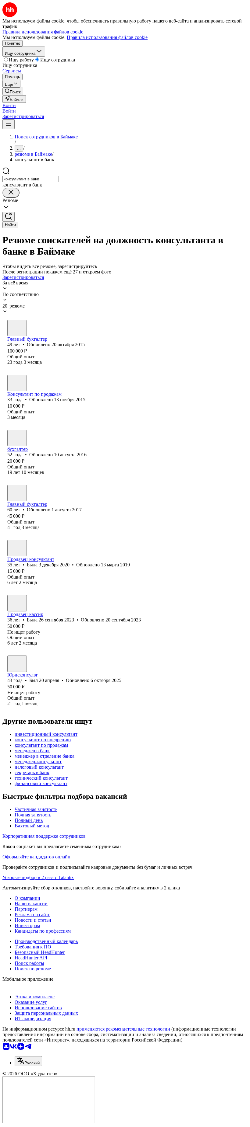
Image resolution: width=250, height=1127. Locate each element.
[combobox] (30, 179)
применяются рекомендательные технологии (123, 1028)
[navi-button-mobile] (8, 124)
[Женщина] (17, 383)
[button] (9, 105)
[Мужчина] (17, 328)
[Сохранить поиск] (8, 217)
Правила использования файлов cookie (107, 37)
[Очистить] (11, 193)
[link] (12, 91)
